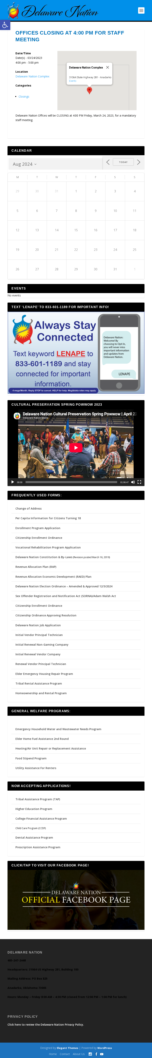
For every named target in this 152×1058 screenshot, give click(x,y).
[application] (76, 447)
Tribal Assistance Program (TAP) (37, 799)
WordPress (104, 1048)
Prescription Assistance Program (37, 847)
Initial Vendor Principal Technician (39, 635)
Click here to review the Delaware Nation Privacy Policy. (46, 1024)
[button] (5, 25)
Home (53, 1054)
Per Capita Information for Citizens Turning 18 (48, 518)
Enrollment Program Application (37, 528)
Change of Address (28, 508)
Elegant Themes (67, 1048)
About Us (79, 1054)
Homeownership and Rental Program (41, 693)
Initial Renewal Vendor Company (38, 654)
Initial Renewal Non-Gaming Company (41, 644)
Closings (24, 96)
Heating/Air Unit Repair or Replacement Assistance (50, 748)
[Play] (13, 482)
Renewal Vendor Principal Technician (40, 664)
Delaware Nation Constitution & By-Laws (43, 557)
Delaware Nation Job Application (38, 625)
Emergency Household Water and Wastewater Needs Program (58, 729)
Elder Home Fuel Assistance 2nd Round (42, 739)
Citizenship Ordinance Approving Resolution (45, 615)
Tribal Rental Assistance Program (39, 683)
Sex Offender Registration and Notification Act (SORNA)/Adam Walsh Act (65, 596)
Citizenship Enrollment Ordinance (38, 538)
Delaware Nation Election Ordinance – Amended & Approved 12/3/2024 (63, 586)
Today (123, 162)
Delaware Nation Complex (32, 76)
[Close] (107, 67)
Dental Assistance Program (34, 837)
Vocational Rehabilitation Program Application (48, 547)
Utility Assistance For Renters (35, 768)
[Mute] (133, 482)
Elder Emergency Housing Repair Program (44, 674)
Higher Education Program (33, 809)
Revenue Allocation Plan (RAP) (35, 567)
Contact (65, 1054)
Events (72, 80)
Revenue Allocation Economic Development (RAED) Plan (53, 576)
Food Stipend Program (31, 758)
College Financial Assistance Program (41, 818)
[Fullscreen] (139, 482)
